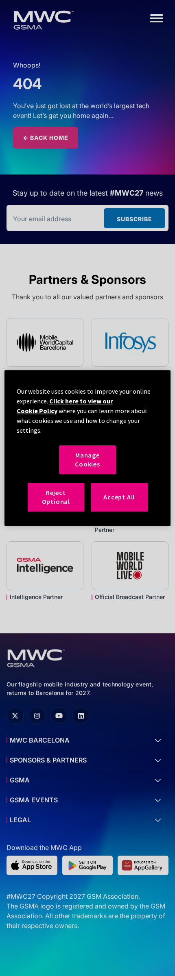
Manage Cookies (87, 459)
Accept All (119, 497)
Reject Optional (56, 496)
